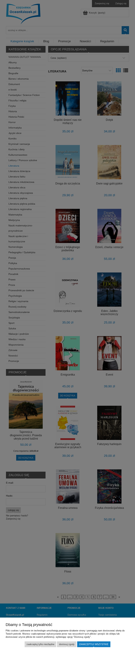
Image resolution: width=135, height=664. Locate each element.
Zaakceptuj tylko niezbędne (40, 644)
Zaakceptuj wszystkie (93, 644)
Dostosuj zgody (67, 644)
